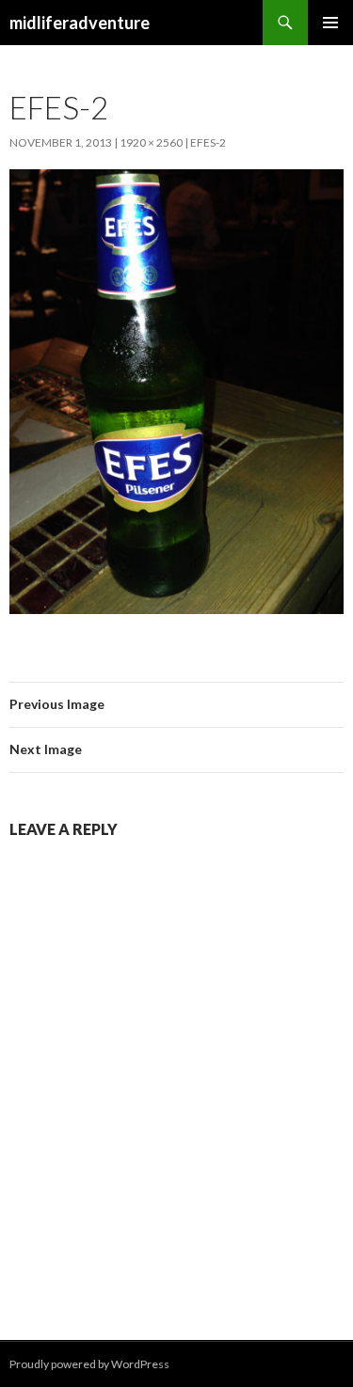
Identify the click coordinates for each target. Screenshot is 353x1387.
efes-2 (208, 142)
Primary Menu (330, 22)
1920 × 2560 (151, 142)
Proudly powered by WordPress (89, 1364)
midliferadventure (79, 22)
